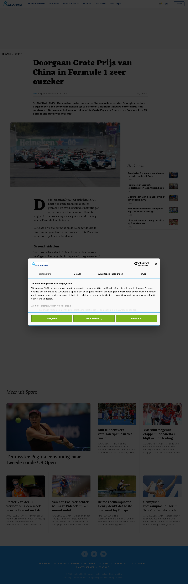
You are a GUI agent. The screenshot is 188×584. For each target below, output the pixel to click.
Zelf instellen (92, 318)
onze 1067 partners (48, 288)
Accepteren (136, 318)
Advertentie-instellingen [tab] (110, 274)
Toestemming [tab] (44, 274)
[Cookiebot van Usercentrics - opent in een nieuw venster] (136, 264)
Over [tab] (143, 274)
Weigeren (52, 318)
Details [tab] (77, 274)
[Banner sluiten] (156, 264)
